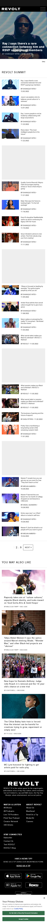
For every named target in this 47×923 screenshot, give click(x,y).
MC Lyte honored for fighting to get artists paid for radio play (21, 766)
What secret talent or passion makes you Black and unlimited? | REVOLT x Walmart (32, 401)
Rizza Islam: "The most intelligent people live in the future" (30, 132)
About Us (30, 807)
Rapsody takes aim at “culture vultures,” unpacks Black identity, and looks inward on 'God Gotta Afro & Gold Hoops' (24, 600)
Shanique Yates (12, 54)
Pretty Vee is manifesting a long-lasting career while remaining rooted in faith (30, 428)
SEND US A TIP (23, 866)
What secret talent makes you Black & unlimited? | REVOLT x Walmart (31, 338)
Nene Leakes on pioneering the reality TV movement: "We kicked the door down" (32, 321)
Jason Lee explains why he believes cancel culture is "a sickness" (30, 99)
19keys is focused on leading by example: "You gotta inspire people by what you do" (32, 288)
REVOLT (26, 344)
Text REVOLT (9, 844)
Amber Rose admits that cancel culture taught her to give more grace (32, 305)
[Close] (44, 898)
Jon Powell (11, 690)
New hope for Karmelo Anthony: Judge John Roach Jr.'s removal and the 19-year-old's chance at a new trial (24, 684)
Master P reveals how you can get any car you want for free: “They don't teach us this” (31, 480)
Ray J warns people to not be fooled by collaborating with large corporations (31, 116)
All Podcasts (9, 811)
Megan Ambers (29, 486)
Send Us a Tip (32, 814)
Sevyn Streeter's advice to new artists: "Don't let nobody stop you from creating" (31, 236)
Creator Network (11, 821)
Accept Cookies (23, 919)
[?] (10, 84)
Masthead (30, 811)
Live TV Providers (11, 814)
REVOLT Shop (10, 848)
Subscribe (8, 837)
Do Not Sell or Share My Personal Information (23, 913)
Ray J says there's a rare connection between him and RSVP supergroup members (31, 83)
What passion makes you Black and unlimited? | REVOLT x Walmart (32, 388)
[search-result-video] (10, 339)
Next (27, 547)
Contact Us (8, 841)
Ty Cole (9, 734)
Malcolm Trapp (12, 607)
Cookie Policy (18, 909)
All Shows (8, 807)
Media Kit (30, 818)
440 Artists (8, 825)
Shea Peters (28, 419)
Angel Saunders (30, 505)
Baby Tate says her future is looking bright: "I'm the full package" (30, 203)
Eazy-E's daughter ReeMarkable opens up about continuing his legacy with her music (32, 219)
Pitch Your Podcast (12, 818)
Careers (29, 821)
